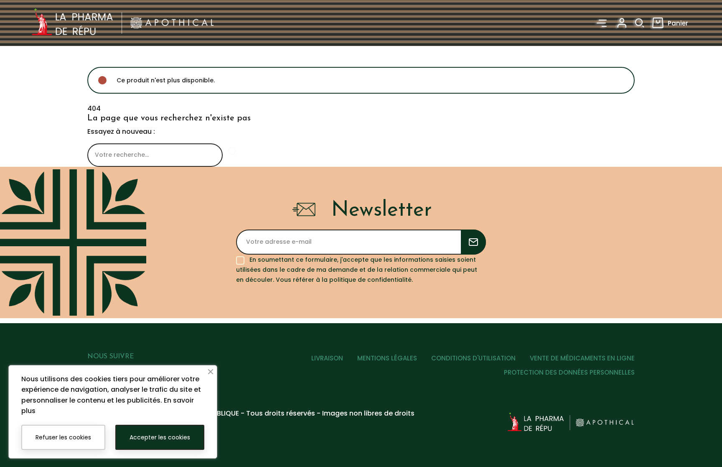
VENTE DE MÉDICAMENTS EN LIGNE (582, 358)
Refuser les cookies (63, 437)
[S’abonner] (473, 242)
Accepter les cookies (160, 437)
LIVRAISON (327, 358)
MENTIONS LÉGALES (387, 358)
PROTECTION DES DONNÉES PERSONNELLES (569, 372)
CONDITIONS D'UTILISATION (473, 358)
